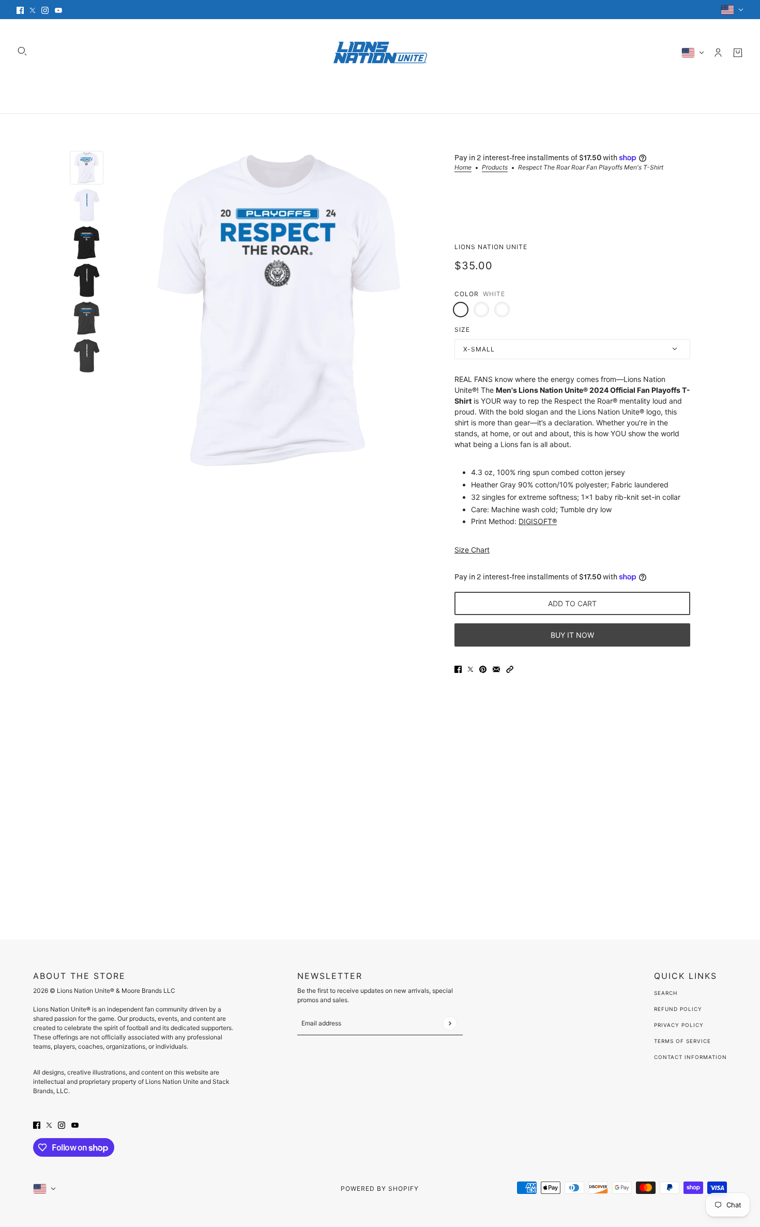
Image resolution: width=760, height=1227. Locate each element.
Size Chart (472, 549)
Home (463, 167)
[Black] (481, 309)
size (462, 329)
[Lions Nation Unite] (380, 52)
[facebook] (20, 9)
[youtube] (58, 9)
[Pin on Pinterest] (483, 668)
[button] (510, 668)
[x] (32, 9)
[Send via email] (496, 668)
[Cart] (737, 52)
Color (466, 294)
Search (665, 993)
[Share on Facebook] (458, 668)
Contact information (690, 1057)
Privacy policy (679, 1025)
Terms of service (682, 1041)
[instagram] (45, 9)
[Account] (718, 52)
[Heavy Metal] (502, 309)
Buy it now (572, 635)
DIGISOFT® (538, 521)
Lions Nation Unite (490, 247)
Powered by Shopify (380, 1188)
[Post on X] (470, 668)
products (495, 167)
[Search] (22, 51)
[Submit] (450, 1023)
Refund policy (678, 1009)
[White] (460, 309)
